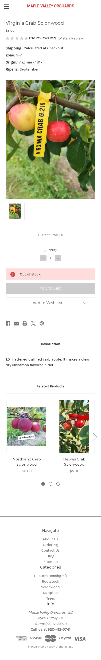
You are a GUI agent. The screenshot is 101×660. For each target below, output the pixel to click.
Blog (50, 556)
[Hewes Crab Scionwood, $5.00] (74, 426)
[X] (33, 323)
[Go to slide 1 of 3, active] (43, 484)
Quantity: (51, 250)
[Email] (16, 323)
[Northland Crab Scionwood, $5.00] (26, 426)
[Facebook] (8, 323)
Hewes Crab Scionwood (74, 462)
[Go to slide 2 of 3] (50, 484)
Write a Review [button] (70, 38)
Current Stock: (50, 235)
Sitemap (50, 561)
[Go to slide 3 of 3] (58, 484)
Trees (50, 598)
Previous (6, 436)
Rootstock (50, 581)
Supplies (50, 592)
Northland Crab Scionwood (26, 462)
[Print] (25, 323)
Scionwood (50, 587)
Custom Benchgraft (50, 576)
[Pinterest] (41, 323)
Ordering (50, 544)
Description (50, 344)
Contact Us (50, 550)
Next (94, 436)
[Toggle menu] (6, 6)
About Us (50, 539)
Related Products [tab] (50, 386)
